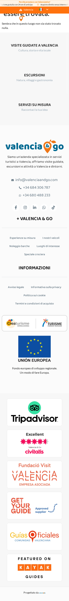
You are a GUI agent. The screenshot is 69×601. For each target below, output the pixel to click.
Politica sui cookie (34, 295)
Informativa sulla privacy (46, 287)
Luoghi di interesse (48, 246)
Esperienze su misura (22, 238)
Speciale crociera (34, 254)
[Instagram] (25, 207)
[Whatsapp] (44, 207)
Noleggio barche (19, 246)
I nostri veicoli (50, 238)
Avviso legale (16, 287)
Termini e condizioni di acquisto (34, 303)
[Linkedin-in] (34, 207)
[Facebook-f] (15, 207)
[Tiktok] (53, 207)
